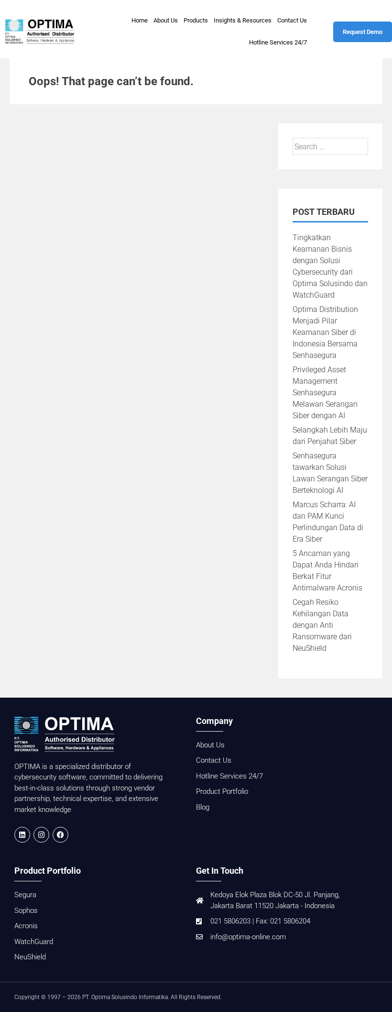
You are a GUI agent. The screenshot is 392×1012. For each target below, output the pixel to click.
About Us (165, 20)
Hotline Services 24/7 (278, 42)
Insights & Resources (243, 20)
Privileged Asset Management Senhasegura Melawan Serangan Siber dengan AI (325, 392)
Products (196, 20)
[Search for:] (330, 146)
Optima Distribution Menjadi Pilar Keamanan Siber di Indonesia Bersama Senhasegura (325, 332)
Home (139, 20)
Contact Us (292, 20)
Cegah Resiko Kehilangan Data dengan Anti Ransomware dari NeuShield (322, 625)
